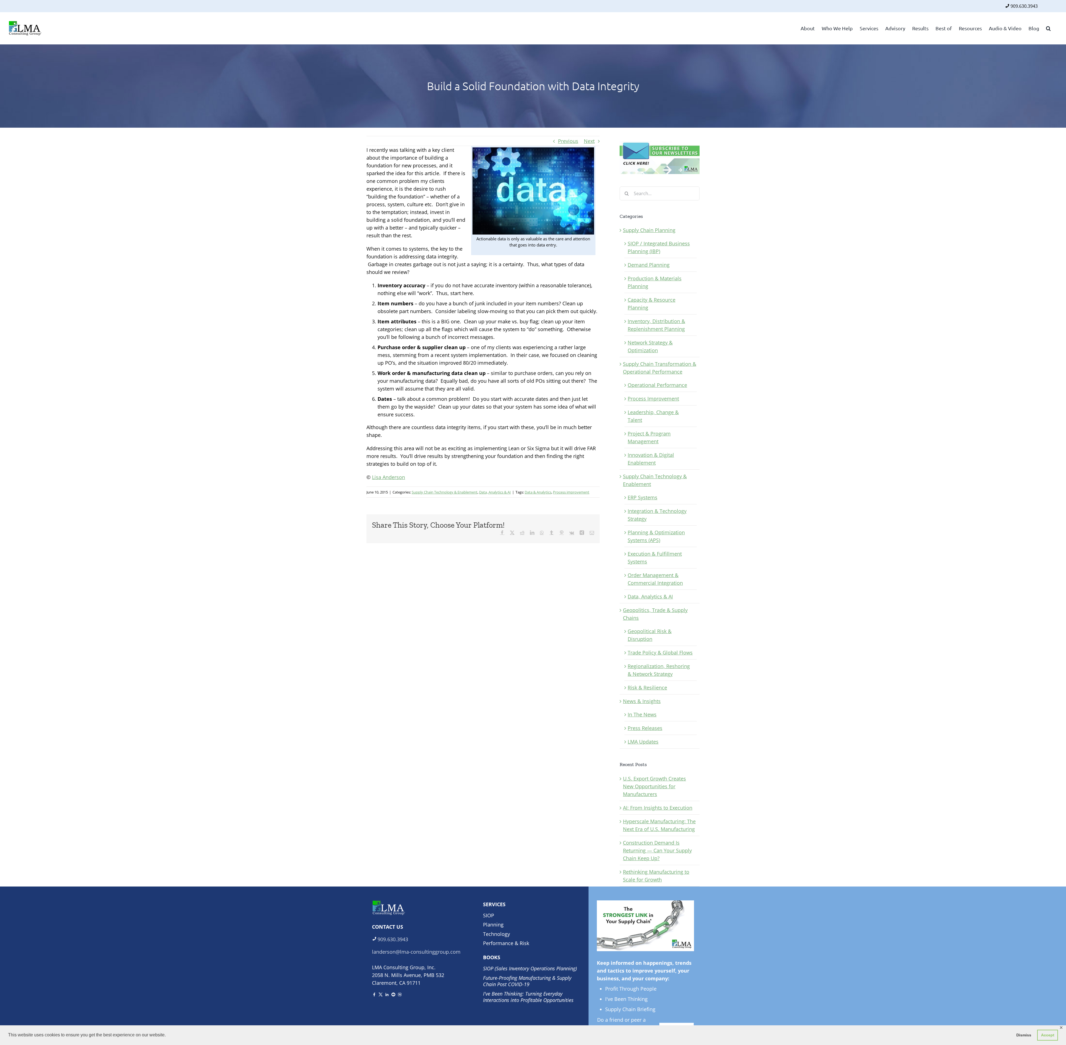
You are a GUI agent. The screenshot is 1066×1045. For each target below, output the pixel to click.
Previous (568, 141)
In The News (642, 714)
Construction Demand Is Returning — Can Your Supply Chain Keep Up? (657, 850)
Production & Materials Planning (655, 282)
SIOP (488, 915)
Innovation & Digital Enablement (651, 459)
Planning (493, 924)
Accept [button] (1047, 1035)
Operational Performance (657, 385)
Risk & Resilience (647, 687)
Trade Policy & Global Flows (660, 652)
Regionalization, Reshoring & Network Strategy (659, 670)
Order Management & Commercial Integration (655, 579)
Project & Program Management (649, 437)
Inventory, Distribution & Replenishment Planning (656, 325)
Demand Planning (649, 264)
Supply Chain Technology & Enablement (444, 492)
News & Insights (642, 701)
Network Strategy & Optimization (650, 346)
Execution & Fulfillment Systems (655, 557)
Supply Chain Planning (649, 230)
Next (589, 141)
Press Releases (645, 728)
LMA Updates (643, 741)
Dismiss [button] (1023, 1035)
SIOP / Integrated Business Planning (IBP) (659, 247)
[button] (1048, 27)
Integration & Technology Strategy (657, 515)
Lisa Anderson (388, 477)
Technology (496, 934)
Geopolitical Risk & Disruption (650, 635)
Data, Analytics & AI (495, 492)
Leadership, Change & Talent (653, 416)
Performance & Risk (506, 943)
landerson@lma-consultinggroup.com (416, 951)
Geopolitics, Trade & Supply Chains (655, 614)
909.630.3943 (1024, 6)
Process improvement (571, 492)
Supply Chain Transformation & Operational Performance (659, 368)
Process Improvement (653, 398)
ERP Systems (642, 497)
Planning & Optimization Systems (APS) (656, 536)
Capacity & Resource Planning (651, 303)
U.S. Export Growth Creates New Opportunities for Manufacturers (654, 786)
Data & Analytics (538, 492)
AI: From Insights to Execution (657, 807)
